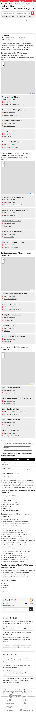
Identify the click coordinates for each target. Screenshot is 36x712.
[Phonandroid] (26, 710)
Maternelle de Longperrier (12, 121)
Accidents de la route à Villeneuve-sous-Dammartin (17, 543)
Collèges (22, 38)
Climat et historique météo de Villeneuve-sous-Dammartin (19, 540)
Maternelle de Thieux (10, 131)
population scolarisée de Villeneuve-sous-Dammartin (19, 443)
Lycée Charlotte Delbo (10, 409)
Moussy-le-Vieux (13, 16)
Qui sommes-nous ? (9, 689)
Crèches (5, 587)
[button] (3, 63)
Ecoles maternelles (8, 38)
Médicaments (6, 592)
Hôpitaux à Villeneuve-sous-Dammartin (13, 561)
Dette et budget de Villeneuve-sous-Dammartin (16, 538)
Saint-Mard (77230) (9, 320)
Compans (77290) (7, 508)
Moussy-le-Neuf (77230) (10, 299)
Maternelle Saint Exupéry (11, 142)
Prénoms (5, 583)
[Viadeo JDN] (26, 707)
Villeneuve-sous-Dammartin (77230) (14, 104)
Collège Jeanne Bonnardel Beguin (14, 294)
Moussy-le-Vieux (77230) (10, 115)
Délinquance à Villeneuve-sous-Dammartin (15, 545)
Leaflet (33, 93)
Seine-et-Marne (26, 4)
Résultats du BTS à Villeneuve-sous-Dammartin (16, 577)
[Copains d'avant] (9, 707)
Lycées (22, 40)
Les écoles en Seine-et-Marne (11, 510)
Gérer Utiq (29, 691)
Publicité (22, 689)
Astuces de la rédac (9, 605)
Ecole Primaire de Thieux (11, 221)
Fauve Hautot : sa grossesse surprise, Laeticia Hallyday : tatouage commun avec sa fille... (16, 627)
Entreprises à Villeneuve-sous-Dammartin (14, 557)
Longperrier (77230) (9, 126)
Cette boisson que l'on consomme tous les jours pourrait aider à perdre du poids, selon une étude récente (17, 660)
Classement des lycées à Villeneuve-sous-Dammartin (17, 526)
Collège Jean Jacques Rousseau (13, 336)
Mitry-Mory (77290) (9, 425)
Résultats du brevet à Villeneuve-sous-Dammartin (16, 575)
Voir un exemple (29, 603)
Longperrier (23, 16)
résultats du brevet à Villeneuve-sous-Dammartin (18, 450)
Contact (17, 689)
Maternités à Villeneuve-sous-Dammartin (14, 528)
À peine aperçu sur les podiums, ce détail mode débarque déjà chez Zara (16, 666)
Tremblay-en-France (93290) (11, 436)
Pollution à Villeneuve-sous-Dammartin (13, 547)
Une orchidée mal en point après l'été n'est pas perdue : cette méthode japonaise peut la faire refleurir (16, 672)
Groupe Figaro (16, 692)
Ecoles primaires (8, 40)
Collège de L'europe (9, 304)
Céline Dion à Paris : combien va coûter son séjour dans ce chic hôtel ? (17, 633)
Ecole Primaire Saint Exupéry (13, 242)
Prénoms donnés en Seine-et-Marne (13, 555)
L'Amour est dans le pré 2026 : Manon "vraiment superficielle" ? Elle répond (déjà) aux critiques (17, 646)
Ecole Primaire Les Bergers (12, 231)
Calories (5, 590)
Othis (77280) (7, 341)
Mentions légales (8, 692)
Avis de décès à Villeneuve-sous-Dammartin (15, 534)
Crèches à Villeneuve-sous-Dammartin (13, 530)
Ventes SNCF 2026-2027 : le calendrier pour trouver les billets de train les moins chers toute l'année (18, 622)
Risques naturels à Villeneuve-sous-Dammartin (16, 549)
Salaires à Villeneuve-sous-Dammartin (13, 532)
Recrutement (28, 689)
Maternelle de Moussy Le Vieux (14, 110)
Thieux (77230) (8, 136)
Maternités (6, 585)
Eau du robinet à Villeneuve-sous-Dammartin (15, 521)
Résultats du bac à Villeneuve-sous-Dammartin (16, 572)
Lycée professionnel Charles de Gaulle (16, 398)
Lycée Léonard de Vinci (10, 430)
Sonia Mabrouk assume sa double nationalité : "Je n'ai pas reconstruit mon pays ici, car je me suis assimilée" (17, 639)
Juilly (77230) (7, 331)
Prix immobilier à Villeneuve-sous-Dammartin (15, 559)
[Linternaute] (9, 703)
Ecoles (5, 4)
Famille (6, 603)
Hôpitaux (5, 594)
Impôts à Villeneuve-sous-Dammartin (13, 536)
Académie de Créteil (14, 4)
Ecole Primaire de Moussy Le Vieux (15, 210)
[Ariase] (9, 710)
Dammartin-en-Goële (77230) (12, 309)
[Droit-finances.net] (26, 703)
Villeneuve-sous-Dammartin (10, 519)
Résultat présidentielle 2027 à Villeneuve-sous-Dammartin (19, 570)
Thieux (30, 16)
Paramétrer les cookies (20, 691)
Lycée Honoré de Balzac (11, 420)
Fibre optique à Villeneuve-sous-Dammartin (15, 553)
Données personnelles (9, 691)
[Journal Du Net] (26, 700)
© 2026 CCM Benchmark (26, 692)
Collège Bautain (8, 326)
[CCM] (9, 700)
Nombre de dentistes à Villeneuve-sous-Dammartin (17, 551)
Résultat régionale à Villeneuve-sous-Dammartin (16, 524)
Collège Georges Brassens (11, 315)
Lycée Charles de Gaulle (11, 388)
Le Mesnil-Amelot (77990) (11, 147)
